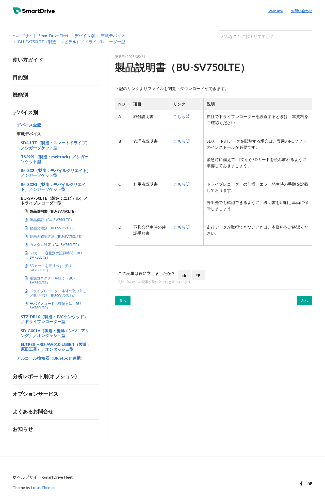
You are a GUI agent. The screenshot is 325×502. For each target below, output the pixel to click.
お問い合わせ (301, 11)
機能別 (20, 95)
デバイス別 (84, 35)
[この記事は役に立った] (184, 275)
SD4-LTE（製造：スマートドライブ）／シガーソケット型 (55, 145)
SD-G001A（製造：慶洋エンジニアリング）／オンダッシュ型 (55, 333)
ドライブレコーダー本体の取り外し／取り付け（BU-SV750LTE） (58, 293)
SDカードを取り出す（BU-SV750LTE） (51, 267)
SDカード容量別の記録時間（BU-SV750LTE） (56, 255)
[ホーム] (35, 11)
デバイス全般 (29, 124)
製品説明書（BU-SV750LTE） (54, 211)
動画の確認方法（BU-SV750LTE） (57, 236)
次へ (304, 301)
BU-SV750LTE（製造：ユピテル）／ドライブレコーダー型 (71, 41)
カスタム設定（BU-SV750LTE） (55, 244)
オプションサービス (35, 394)
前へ (122, 301)
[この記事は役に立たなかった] (198, 275)
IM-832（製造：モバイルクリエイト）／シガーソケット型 (56, 173)
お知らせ (23, 429)
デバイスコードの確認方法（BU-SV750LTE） (56, 305)
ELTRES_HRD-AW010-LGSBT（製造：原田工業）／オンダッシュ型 (56, 346)
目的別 (20, 77)
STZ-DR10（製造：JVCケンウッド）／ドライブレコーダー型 (54, 319)
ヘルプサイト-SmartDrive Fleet (40, 35)
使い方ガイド (28, 59)
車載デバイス (113, 35)
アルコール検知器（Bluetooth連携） (51, 358)
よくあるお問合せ (33, 411)
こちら (181, 116)
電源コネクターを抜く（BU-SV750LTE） (52, 280)
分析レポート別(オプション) (45, 376)
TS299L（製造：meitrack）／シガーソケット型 (55, 159)
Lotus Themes (43, 487)
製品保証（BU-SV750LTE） (52, 219)
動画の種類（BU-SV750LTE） (53, 228)
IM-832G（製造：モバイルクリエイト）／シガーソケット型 (53, 186)
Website (275, 11)
